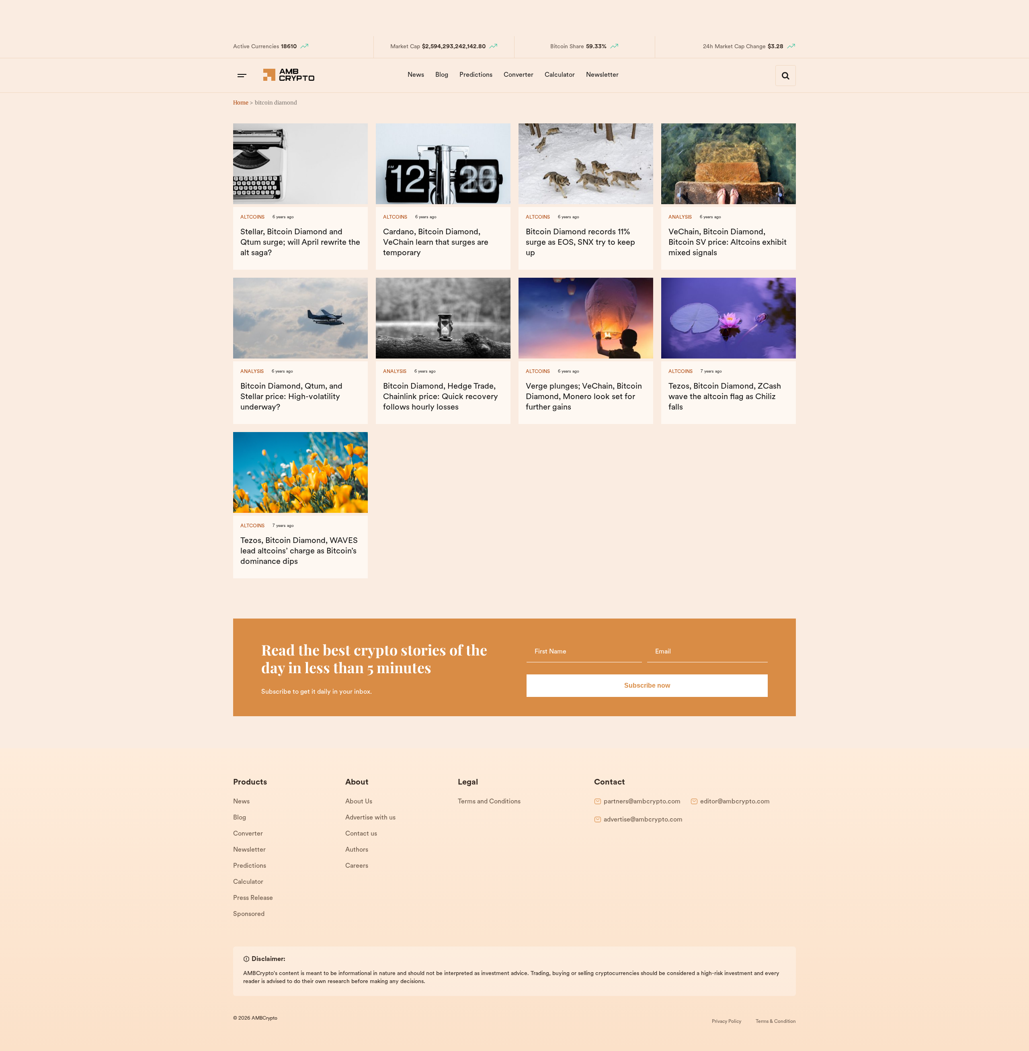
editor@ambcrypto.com (735, 802)
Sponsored (248, 914)
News (416, 75)
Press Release (253, 898)
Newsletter (602, 75)
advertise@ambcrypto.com (643, 820)
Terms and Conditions (489, 802)
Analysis (680, 217)
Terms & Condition (776, 1021)
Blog (441, 75)
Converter (518, 75)
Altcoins (252, 217)
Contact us (361, 834)
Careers (356, 866)
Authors (356, 850)
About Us (358, 802)
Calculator (560, 75)
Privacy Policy (726, 1021)
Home (240, 102)
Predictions (475, 75)
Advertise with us (370, 818)
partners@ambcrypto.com (642, 802)
